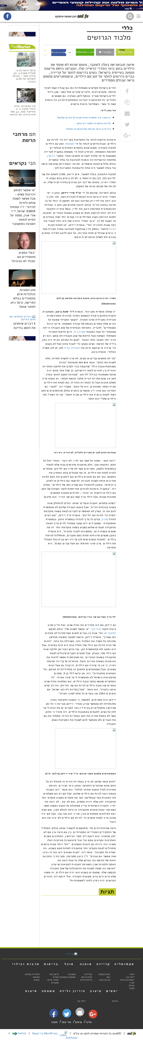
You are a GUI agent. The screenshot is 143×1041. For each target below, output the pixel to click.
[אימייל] (80, 1012)
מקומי (131, 988)
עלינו (89, 1022)
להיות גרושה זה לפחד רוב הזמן (94, 123)
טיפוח (31, 991)
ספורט (56, 977)
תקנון (54, 1022)
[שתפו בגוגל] (127, 135)
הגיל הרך (96, 629)
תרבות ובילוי (26, 964)
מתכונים (72, 974)
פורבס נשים (104, 979)
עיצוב (96, 991)
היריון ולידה (73, 991)
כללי (127, 28)
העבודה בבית (72, 347)
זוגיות (112, 229)
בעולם (131, 985)
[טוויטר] (66, 1016)
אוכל (69, 964)
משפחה (69, 143)
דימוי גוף (130, 977)
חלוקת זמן (110, 633)
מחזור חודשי (53, 979)
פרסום (78, 1022)
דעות (132, 974)
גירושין (51, 155)
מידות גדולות (86, 979)
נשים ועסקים (104, 974)
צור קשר (66, 1022)
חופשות (36, 977)
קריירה (103, 964)
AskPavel (71, 1038)
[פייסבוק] (53, 1016)
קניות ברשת (86, 977)
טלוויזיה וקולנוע (32, 974)
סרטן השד (54, 974)
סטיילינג (88, 974)
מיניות (115, 1001)
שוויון (105, 519)
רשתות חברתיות (127, 979)
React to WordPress (45, 1033)
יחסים (112, 991)
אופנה (86, 964)
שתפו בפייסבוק (59, 52)
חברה (132, 982)
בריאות (51, 964)
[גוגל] (93, 1015)
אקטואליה (124, 964)
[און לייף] (71, 954)
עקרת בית (80, 331)
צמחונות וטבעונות (67, 977)
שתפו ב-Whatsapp (86, 52)
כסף (108, 977)
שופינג (37, 979)
